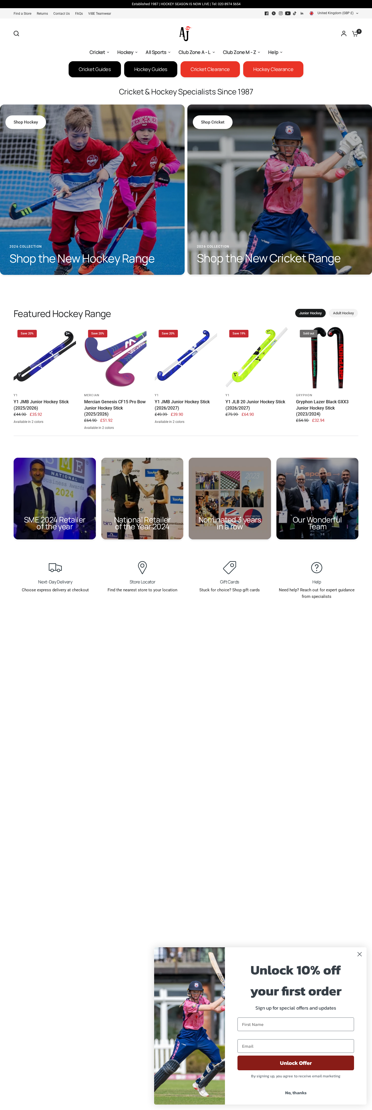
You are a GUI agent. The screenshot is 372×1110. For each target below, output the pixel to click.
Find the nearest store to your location (142, 590)
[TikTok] (294, 13)
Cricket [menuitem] (97, 52)
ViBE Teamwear (99, 14)
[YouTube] (287, 13)
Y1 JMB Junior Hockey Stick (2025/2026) (41, 404)
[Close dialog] (359, 954)
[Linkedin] (302, 13)
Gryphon (304, 395)
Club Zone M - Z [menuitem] (239, 52)
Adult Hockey (343, 313)
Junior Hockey (310, 313)
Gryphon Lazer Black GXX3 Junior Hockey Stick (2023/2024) (322, 408)
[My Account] (344, 33)
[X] (273, 13)
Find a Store (22, 14)
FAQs (79, 14)
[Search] (18, 33)
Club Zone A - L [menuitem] (195, 52)
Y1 (16, 395)
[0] (353, 33)
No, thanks (296, 1092)
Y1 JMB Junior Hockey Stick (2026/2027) (182, 404)
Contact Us (61, 14)
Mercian (91, 395)
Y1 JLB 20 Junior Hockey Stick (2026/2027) (255, 404)
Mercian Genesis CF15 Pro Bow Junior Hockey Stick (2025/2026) (115, 408)
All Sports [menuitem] (156, 52)
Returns (42, 14)
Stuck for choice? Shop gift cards (229, 590)
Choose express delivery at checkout (55, 590)
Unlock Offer (296, 1063)
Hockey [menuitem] (125, 52)
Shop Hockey (26, 122)
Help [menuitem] (273, 52)
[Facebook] (266, 13)
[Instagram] (280, 13)
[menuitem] (24, 13)
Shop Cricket (212, 122)
